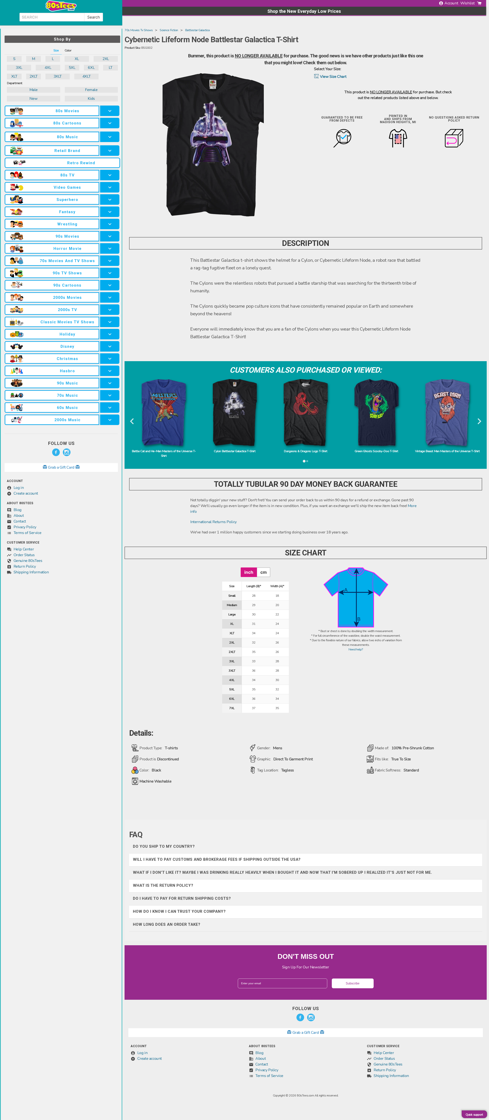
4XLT (86, 76)
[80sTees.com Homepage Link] (61, 10)
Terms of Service (27, 532)
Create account (26, 493)
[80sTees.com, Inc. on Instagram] (66, 452)
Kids (91, 98)
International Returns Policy (213, 521)
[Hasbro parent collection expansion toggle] (109, 371)
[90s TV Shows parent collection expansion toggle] (109, 273)
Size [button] (56, 50)
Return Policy (25, 566)
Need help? (355, 649)
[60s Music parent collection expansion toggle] (109, 407)
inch (248, 572)
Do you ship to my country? (164, 846)
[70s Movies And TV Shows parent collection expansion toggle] (109, 260)
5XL (72, 67)
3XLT (57, 76)
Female (91, 89)
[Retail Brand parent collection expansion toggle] (109, 150)
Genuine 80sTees (28, 560)
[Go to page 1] (304, 461)
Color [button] (68, 50)
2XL (105, 58)
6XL (91, 67)
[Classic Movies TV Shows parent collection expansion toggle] (109, 322)
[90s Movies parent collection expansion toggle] (109, 236)
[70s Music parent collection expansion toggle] (109, 395)
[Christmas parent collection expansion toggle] (109, 358)
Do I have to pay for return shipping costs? (182, 898)
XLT (14, 76)
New (33, 98)
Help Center (24, 549)
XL (77, 58)
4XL (48, 67)
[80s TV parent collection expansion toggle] (109, 175)
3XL (19, 67)
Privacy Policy (25, 527)
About (19, 515)
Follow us (61, 443)
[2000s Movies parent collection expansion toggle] (109, 297)
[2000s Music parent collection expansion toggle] (109, 420)
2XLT (33, 76)
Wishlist (467, 3)
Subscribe (352, 983)
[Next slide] (479, 421)
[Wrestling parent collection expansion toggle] (109, 224)
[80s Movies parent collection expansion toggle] (109, 111)
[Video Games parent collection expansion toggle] (109, 187)
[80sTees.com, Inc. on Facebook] (56, 452)
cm (263, 572)
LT (110, 67)
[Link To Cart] (479, 3)
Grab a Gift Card (61, 467)
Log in (19, 487)
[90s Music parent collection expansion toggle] (109, 383)
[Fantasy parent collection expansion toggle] (109, 211)
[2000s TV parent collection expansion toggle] (109, 309)
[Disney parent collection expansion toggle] (109, 346)
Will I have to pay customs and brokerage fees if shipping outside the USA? (217, 859)
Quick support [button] (474, 1115)
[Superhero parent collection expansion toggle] (109, 199)
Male (33, 89)
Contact (20, 521)
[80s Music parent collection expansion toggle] (109, 137)
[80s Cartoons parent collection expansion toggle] (109, 123)
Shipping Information (31, 572)
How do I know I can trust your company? (179, 911)
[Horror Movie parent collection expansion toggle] (109, 248)
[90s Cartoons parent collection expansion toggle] (109, 285)
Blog (18, 509)
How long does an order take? (166, 924)
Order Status (24, 555)
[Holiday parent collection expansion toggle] (109, 334)
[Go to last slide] (132, 421)
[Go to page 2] (307, 461)
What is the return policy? (163, 885)
